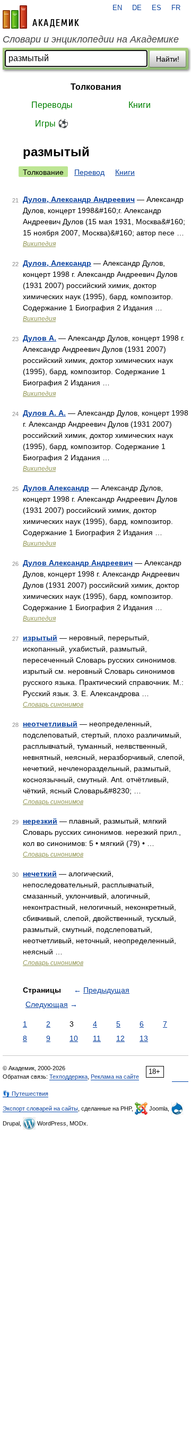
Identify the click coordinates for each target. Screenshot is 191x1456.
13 (144, 1038)
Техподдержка (68, 1076)
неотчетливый (50, 723)
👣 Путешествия (25, 1093)
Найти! (167, 59)
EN (117, 8)
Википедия (39, 244)
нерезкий (40, 821)
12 (120, 1038)
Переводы (52, 104)
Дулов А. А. (44, 413)
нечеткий (40, 873)
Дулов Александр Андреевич (78, 562)
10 (74, 1038)
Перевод (89, 172)
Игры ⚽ (51, 123)
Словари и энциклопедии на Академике (91, 39)
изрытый (40, 637)
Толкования (96, 86)
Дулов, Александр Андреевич (79, 199)
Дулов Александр (56, 488)
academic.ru (41, 17)
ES (156, 8)
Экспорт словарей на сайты (40, 1108)
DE (137, 8)
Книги (139, 104)
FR (175, 8)
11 (97, 1038)
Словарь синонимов (53, 704)
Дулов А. (39, 338)
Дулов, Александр (57, 263)
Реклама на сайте (115, 1076)
